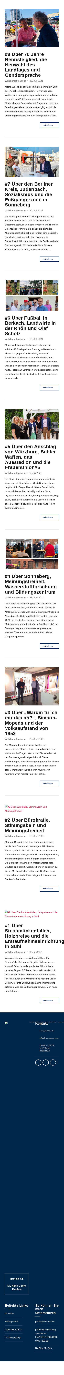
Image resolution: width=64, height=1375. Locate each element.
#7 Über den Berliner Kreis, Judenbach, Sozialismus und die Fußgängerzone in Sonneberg (29, 194)
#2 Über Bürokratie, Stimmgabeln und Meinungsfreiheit (27, 825)
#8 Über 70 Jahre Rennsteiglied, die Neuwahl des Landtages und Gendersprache (26, 65)
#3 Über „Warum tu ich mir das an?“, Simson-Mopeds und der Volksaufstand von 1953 (31, 723)
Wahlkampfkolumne (15, 80)
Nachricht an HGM (13, 1330)
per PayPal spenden (44, 1322)
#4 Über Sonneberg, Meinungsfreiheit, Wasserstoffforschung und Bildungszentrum (31, 584)
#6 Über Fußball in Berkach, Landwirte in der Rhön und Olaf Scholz (30, 325)
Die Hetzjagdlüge (13, 1337)
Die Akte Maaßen (43, 1348)
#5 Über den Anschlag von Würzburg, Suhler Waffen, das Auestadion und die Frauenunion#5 (30, 457)
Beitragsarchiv (12, 1322)
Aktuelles (9, 1314)
